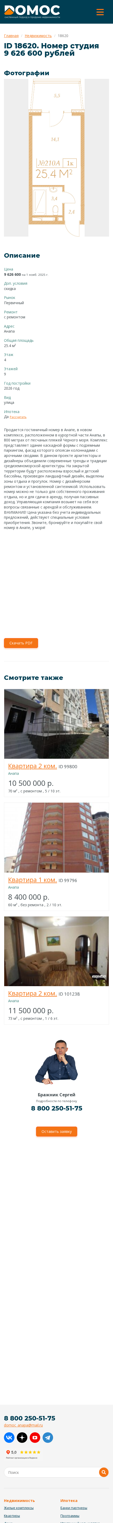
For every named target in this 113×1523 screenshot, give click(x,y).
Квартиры (12, 1516)
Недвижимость (38, 35)
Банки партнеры (73, 1508)
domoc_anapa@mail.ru (23, 1425)
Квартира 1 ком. (32, 879)
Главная (11, 35)
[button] (104, 83)
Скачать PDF (21, 642)
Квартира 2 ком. (32, 765)
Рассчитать (18, 417)
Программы (69, 1516)
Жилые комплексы (19, 1508)
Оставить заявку (57, 1131)
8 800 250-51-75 (56, 1108)
